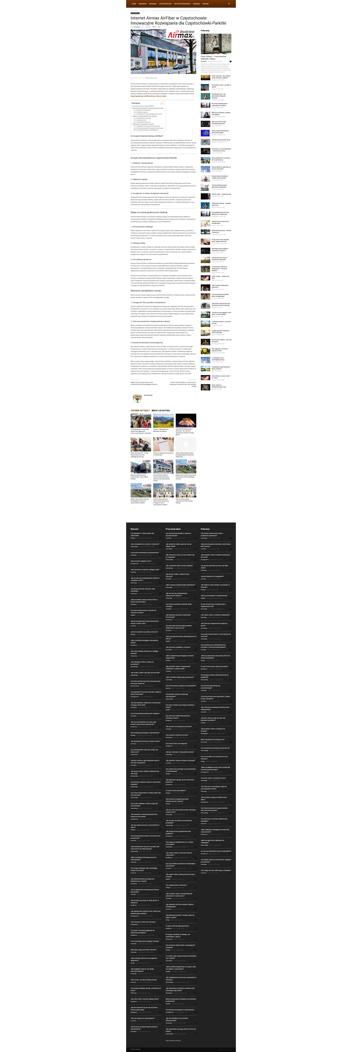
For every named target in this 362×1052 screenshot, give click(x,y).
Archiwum (142, 4)
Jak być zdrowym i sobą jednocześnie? (180, 752)
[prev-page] (132, 508)
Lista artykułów (165, 4)
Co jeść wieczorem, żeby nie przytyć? (214, 666)
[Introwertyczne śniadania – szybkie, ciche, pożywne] (205, 178)
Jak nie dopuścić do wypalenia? (212, 576)
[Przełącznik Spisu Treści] (161, 103)
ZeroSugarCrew (135, 563)
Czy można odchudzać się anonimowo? (145, 552)
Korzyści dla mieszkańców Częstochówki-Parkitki (148, 108)
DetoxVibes (134, 716)
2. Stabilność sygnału (141, 112)
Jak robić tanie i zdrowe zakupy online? (145, 999)
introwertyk (137, 27)
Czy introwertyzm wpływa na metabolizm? (181, 686)
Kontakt (205, 4)
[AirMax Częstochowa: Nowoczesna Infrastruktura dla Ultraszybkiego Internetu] (186, 466)
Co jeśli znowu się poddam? (176, 790)
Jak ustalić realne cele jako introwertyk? (145, 673)
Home (134, 4)
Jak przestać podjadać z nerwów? (178, 647)
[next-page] (135, 508)
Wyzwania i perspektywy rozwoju (143, 124)
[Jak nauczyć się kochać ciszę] (205, 142)
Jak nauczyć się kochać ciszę (221, 140)
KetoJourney (134, 656)
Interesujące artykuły (225, 1049)
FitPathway (134, 993)
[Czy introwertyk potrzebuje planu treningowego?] (205, 296)
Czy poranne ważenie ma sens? (177, 735)
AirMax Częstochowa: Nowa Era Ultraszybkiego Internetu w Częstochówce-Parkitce (140, 501)
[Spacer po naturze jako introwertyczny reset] (205, 124)
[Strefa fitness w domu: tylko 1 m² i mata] (205, 377)
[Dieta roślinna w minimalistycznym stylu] (205, 387)
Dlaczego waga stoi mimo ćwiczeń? (144, 950)
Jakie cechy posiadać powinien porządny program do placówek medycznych (185, 454)
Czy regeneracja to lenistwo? (176, 885)
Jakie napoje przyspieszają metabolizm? (180, 585)
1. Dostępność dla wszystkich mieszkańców (148, 126)
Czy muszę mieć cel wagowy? (176, 743)
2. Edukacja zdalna (141, 120)
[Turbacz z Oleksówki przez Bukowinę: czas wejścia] (163, 421)
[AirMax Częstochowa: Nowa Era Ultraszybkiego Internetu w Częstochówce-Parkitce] (141, 490)
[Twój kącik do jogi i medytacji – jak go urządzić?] (205, 368)
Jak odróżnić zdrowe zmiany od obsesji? (180, 760)
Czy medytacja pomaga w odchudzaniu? (145, 733)
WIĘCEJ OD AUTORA (161, 410)
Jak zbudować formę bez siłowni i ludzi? (145, 741)
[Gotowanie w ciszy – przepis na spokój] (205, 87)
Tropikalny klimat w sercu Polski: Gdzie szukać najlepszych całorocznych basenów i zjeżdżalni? (141, 431)
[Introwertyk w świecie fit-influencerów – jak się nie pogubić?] (205, 269)
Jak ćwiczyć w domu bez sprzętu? (143, 922)
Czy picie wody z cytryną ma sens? (213, 778)
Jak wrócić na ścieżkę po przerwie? (179, 726)
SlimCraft (168, 688)
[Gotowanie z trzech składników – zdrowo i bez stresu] (205, 151)
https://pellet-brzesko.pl (173, 1040)
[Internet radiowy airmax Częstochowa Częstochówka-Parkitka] (186, 490)
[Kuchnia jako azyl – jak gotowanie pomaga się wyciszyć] (205, 96)
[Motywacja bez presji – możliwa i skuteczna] (205, 232)
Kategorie (152, 4)
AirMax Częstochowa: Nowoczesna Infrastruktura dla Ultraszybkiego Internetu (144, 383)
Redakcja (196, 4)
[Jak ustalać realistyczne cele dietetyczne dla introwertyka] (205, 306)
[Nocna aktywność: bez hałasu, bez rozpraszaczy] (205, 160)
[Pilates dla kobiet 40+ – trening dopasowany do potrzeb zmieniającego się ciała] (141, 444)
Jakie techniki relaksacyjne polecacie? (180, 677)
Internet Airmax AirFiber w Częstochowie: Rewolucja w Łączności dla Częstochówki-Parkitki (183, 384)
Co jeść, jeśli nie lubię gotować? (177, 926)
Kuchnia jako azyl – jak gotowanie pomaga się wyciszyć (219, 96)
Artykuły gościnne (144, 10)
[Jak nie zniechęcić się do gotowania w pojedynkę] (205, 187)
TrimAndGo (204, 61)
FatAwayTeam (134, 754)
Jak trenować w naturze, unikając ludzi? (145, 569)
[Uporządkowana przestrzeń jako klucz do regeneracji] (205, 213)
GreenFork (133, 743)
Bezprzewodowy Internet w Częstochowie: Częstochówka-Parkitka (139, 477)
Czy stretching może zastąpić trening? (145, 941)
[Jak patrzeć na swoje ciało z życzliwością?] (205, 223)
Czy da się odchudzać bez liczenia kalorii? (216, 851)
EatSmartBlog (134, 546)
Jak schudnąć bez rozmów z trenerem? (145, 544)
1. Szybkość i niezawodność (143, 110)
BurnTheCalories (135, 686)
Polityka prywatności (182, 4)
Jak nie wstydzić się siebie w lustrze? (144, 632)
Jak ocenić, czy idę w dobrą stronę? (144, 980)
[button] (229, 4)
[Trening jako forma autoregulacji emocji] (205, 360)
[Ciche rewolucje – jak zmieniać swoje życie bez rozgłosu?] (205, 77)
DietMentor (134, 604)
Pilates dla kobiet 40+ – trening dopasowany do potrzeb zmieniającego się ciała (139, 454)
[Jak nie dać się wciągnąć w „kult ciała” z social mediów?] (205, 315)
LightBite (133, 615)
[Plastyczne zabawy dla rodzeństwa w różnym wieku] (163, 444)
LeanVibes (133, 572)
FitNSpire (133, 538)
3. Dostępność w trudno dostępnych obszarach (149, 114)
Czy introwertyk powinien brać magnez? (145, 713)
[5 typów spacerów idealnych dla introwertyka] (205, 333)
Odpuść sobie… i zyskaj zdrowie (221, 194)
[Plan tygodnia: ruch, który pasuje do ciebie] (205, 351)
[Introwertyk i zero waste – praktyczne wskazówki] (205, 260)
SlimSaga (133, 634)
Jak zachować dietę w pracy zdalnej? (179, 566)
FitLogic (133, 963)
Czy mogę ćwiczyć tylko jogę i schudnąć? (216, 870)
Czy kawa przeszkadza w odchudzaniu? (180, 1010)
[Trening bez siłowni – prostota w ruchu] (205, 324)
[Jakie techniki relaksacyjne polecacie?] (205, 287)
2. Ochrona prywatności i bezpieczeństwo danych (149, 128)
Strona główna (134, 10)
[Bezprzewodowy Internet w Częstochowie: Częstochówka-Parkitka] (141, 466)
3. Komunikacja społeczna (143, 122)
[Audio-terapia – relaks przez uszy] (205, 277)
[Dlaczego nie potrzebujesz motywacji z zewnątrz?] (205, 251)
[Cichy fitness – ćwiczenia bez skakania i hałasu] (216, 44)
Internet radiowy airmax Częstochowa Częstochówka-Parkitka (184, 501)
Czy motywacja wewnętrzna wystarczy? (215, 748)
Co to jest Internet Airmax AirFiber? (143, 106)
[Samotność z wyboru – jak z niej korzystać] (205, 342)
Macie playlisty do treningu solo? (213, 739)
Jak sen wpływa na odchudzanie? (143, 1018)
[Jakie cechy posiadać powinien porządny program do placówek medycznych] (186, 444)
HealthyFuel (134, 707)
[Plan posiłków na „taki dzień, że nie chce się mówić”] (205, 169)
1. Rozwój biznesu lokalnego (143, 118)
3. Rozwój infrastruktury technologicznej (147, 130)
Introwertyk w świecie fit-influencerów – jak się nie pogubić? (219, 268)
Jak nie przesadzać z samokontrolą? (214, 596)
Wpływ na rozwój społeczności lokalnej (145, 116)
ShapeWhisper (134, 666)
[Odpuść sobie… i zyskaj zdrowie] (205, 196)
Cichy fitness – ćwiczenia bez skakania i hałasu (213, 57)
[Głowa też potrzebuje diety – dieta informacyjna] (205, 133)
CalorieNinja (169, 549)
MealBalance (134, 645)
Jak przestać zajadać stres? (141, 561)
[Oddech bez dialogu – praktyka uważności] (205, 205)
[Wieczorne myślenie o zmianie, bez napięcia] (205, 115)
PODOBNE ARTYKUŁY (140, 410)
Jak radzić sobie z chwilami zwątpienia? (215, 615)
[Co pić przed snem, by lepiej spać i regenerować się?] (205, 242)
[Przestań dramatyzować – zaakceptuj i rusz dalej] (205, 105)
